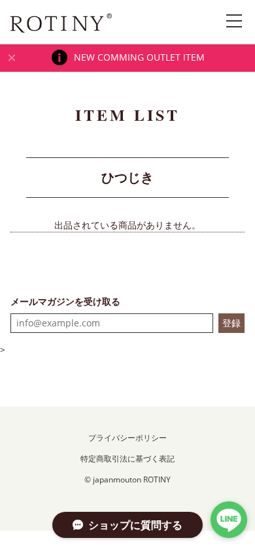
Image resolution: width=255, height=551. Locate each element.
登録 (231, 323)
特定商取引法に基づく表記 (127, 458)
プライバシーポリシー (127, 437)
